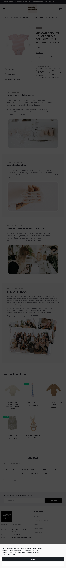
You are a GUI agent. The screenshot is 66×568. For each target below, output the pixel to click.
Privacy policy (6, 554)
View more (33, 564)
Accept (33, 559)
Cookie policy (32, 552)
